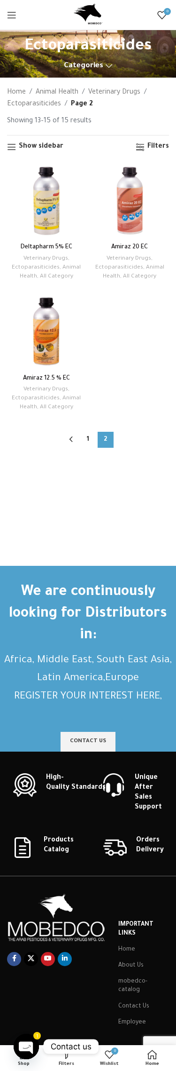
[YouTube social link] (48, 959)
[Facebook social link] (14, 959)
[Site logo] (88, 15)
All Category (56, 276)
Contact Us (133, 1006)
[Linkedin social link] (65, 959)
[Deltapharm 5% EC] (46, 200)
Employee (132, 1022)
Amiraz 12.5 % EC (46, 378)
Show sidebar (41, 147)
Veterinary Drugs (114, 92)
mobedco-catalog (132, 985)
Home (16, 92)
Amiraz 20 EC (129, 247)
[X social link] (31, 959)
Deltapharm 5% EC (46, 247)
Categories (83, 66)
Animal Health (57, 92)
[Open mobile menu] (11, 15)
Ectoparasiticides (34, 104)
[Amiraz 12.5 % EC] (46, 331)
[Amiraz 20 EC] (130, 200)
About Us (131, 965)
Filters (158, 147)
